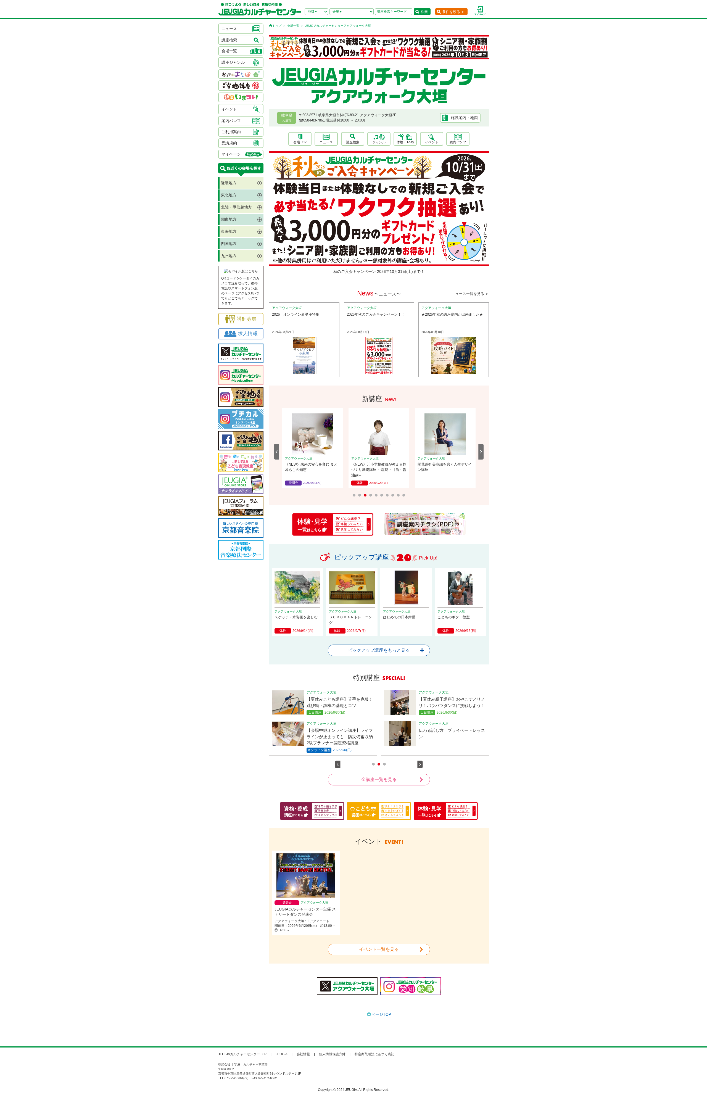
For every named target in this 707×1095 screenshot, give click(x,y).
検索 (424, 12)
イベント (431, 142)
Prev (276, 452)
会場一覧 (293, 25)
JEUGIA (281, 1054)
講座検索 (352, 142)
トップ (276, 25)
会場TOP (300, 142)
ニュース (326, 142)
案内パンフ (458, 142)
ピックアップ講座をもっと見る (379, 650)
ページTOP (381, 1014)
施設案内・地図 (464, 117)
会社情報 (303, 1054)
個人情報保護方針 (332, 1054)
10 (403, 495)
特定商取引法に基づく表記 (374, 1054)
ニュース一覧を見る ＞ (470, 294)
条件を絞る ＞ (453, 12)
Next (481, 452)
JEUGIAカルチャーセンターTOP (242, 1054)
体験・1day (405, 142)
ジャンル (379, 142)
